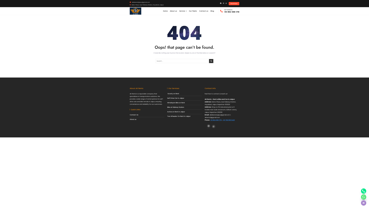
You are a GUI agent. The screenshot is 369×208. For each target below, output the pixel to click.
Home (165, 11)
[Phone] (363, 191)
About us (173, 11)
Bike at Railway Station (175, 107)
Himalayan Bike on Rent (176, 103)
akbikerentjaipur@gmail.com (140, 2)
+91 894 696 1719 (216, 120)
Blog (212, 11)
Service (182, 11)
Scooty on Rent (173, 94)
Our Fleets (193, 11)
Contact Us (134, 115)
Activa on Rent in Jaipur (176, 112)
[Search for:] (184, 61)
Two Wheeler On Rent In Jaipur (179, 116)
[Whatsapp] (363, 197)
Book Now (234, 4)
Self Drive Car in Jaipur (175, 98)
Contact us (203, 11)
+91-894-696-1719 (231, 11)
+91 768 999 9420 (229, 120)
